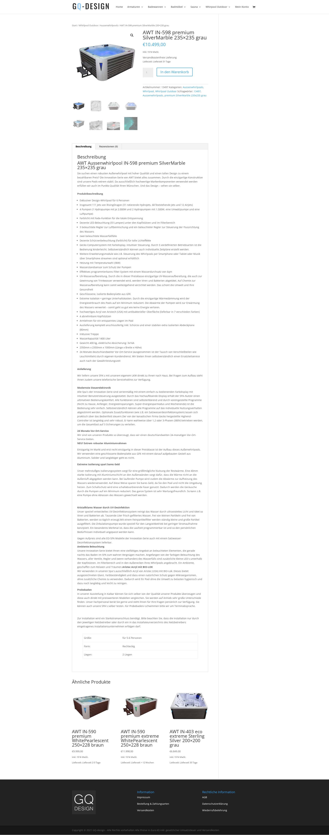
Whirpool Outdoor (216, 7)
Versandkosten (145, 810)
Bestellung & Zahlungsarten (153, 803)
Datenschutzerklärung (215, 803)
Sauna (194, 7)
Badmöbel (177, 7)
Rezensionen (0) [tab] (108, 146)
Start (74, 25)
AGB (204, 797)
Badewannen (155, 7)
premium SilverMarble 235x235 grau (185, 95)
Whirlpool (148, 91)
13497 (197, 91)
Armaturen (133, 7)
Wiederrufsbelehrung (214, 810)
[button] (132, 35)
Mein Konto (242, 7)
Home (119, 7)
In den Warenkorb (174, 72)
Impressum (143, 797)
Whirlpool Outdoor (88, 25)
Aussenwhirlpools (109, 25)
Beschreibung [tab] (84, 146)
